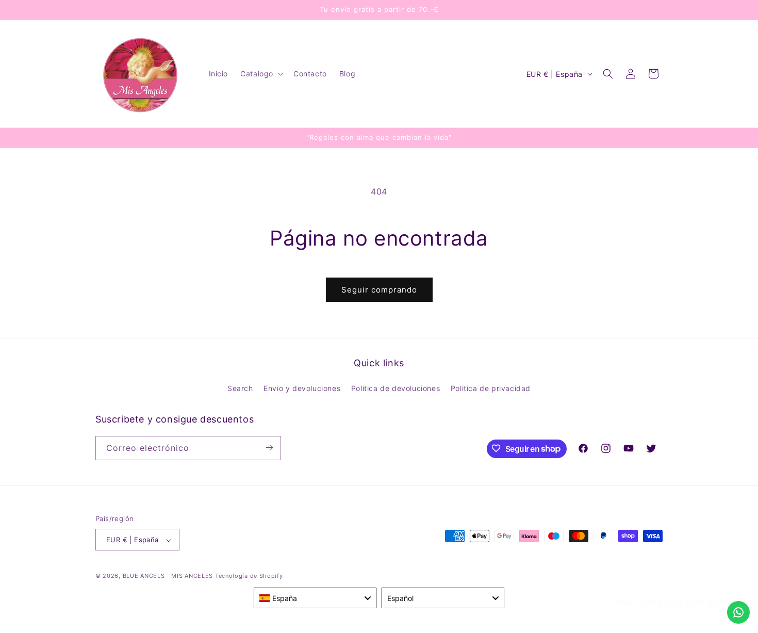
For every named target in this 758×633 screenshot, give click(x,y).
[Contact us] (738, 612)
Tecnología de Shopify (249, 576)
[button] (260, 74)
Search (240, 388)
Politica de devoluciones (395, 388)
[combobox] (315, 598)
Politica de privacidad (491, 388)
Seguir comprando (379, 290)
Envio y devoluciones (301, 388)
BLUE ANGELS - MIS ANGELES (168, 576)
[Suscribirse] (269, 447)
